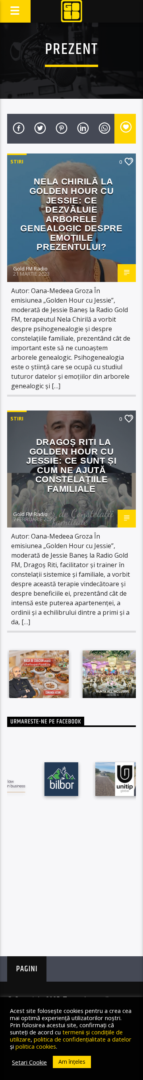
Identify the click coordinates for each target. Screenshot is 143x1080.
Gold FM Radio (30, 268)
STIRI (16, 161)
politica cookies (35, 1046)
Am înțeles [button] (71, 1061)
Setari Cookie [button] (29, 1062)
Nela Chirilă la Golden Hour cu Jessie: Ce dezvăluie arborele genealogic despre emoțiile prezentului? (71, 214)
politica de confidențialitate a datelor (82, 1039)
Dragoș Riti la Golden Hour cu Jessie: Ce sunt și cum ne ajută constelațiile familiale (71, 465)
